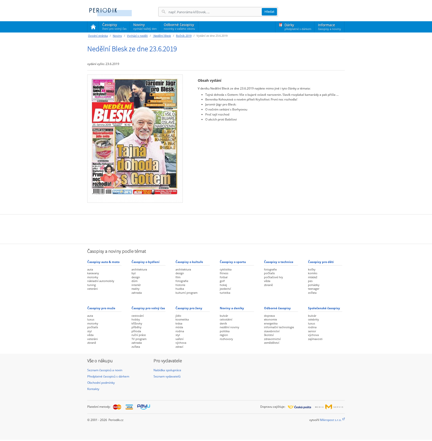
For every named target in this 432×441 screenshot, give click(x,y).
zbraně (268, 285)
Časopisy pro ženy (189, 308)
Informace (329, 26)
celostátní (226, 319)
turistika (225, 292)
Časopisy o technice (278, 262)
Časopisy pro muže (101, 308)
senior (312, 331)
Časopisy (114, 27)
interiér (136, 285)
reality (136, 288)
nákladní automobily (100, 281)
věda (267, 281)
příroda (136, 331)
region (224, 335)
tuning (91, 285)
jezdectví (225, 288)
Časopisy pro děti (321, 262)
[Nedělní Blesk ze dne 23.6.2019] (135, 138)
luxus (90, 319)
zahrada (137, 292)
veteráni (92, 288)
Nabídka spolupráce (167, 370)
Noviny (145, 26)
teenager (313, 288)
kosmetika (182, 319)
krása (179, 323)
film (178, 277)
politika (225, 331)
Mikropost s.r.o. (331, 420)
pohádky (314, 285)
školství (269, 335)
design (136, 277)
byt (134, 273)
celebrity (313, 319)
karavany (93, 273)
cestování (138, 316)
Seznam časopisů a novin (104, 370)
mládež (312, 277)
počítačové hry (273, 277)
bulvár (224, 316)
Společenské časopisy (324, 308)
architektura (139, 269)
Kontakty (93, 389)
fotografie (182, 281)
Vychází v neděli (137, 36)
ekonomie (270, 319)
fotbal (224, 277)
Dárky (297, 26)
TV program (139, 339)
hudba (180, 288)
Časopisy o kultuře (189, 262)
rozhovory (226, 339)
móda (179, 327)
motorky (92, 277)
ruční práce (139, 335)
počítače (269, 273)
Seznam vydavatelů (167, 376)
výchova (181, 342)
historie (180, 285)
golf (222, 281)
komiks (312, 273)
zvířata (312, 292)
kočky (312, 269)
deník (223, 323)
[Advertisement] (216, 228)
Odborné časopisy (179, 26)
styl (89, 331)
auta (90, 269)
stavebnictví (272, 331)
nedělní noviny (229, 327)
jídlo (178, 316)
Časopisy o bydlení (146, 262)
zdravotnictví (272, 339)
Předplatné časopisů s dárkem (108, 376)
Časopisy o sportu (233, 262)
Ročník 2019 (184, 36)
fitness (224, 273)
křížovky (137, 323)
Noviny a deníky (232, 308)
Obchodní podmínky (101, 382)
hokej (223, 285)
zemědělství (271, 342)
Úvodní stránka (98, 36)
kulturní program (187, 292)
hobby (136, 319)
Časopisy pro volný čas (148, 308)
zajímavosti (315, 339)
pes (310, 281)
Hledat (269, 11)
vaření (180, 339)
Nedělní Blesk (162, 36)
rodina (180, 331)
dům (135, 281)
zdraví (179, 346)
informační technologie (279, 327)
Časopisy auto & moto (103, 262)
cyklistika (226, 269)
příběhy (137, 327)
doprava (269, 316)
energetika (271, 323)
